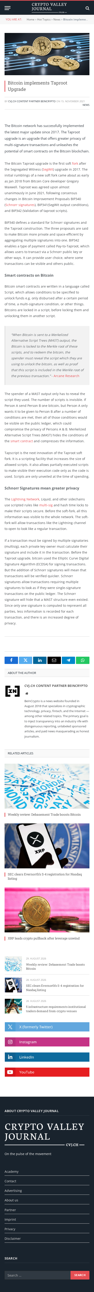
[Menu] (7, 8)
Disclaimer (13, 1238)
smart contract (21, 441)
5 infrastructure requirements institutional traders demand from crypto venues (56, 1009)
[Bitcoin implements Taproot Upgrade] (47, 54)
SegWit (48, 169)
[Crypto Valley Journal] (49, 8)
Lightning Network (25, 499)
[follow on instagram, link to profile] (47, 1041)
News (56, 19)
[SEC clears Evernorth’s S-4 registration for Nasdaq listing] (47, 845)
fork (75, 163)
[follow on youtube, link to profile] (47, 1072)
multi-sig (46, 505)
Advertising (13, 1190)
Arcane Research (66, 376)
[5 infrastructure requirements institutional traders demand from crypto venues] (13, 1006)
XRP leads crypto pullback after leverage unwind (44, 938)
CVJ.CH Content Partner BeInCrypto (32, 101)
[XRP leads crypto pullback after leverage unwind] (47, 909)
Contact (10, 1181)
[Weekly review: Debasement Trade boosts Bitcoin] (47, 786)
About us (11, 1200)
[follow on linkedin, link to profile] (47, 1056)
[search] (87, 8)
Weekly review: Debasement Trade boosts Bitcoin (44, 814)
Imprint (10, 1219)
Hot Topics (44, 19)
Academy (11, 1171)
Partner (10, 1210)
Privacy (10, 1229)
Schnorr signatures (20, 205)
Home (30, 19)
